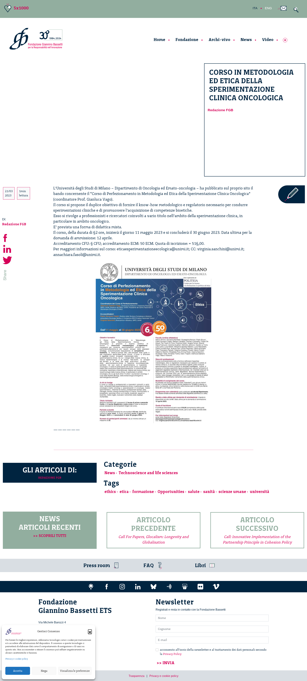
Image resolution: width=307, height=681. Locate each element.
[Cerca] (295, 9)
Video (267, 39)
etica (124, 491)
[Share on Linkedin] (7, 248)
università (259, 491)
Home (159, 39)
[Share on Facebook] (7, 237)
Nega (44, 670)
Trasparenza (136, 675)
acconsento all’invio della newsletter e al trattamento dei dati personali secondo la (213, 652)
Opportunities (171, 491)
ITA (255, 8)
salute (194, 491)
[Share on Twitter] (7, 259)
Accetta (17, 670)
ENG (268, 8)
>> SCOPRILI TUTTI (49, 535)
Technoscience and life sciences (148, 472)
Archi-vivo (219, 39)
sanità (209, 491)
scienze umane (232, 491)
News (246, 39)
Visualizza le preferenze (75, 670)
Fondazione (187, 39)
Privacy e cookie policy (16, 659)
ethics (110, 491)
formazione (143, 491)
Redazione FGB (220, 110)
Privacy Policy (172, 654)
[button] (90, 631)
